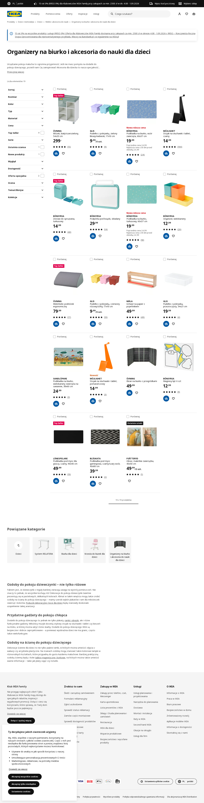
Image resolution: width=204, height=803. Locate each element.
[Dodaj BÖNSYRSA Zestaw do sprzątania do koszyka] (56, 239)
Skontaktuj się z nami (177, 732)
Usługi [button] (96, 13)
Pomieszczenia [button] (53, 13)
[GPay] (108, 781)
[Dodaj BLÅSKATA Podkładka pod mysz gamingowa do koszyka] (93, 484)
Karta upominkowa (109, 702)
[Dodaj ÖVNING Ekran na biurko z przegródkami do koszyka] (129, 393)
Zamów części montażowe (77, 715)
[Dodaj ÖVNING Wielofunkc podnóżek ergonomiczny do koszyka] (56, 324)
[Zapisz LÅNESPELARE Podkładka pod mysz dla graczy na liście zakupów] (63, 481)
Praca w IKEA (173, 698)
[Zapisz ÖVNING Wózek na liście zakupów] (63, 153)
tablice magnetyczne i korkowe (50, 657)
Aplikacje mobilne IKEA (178, 721)
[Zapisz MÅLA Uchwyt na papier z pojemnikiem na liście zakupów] (137, 324)
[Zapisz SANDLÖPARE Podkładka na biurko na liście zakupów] (63, 404)
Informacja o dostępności (179, 727)
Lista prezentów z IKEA (111, 707)
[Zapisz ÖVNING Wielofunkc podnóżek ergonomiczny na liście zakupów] (63, 324)
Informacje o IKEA (175, 693)
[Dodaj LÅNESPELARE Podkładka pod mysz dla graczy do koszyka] (56, 481)
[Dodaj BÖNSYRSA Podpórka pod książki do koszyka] (93, 236)
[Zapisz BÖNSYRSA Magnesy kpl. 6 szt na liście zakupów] (173, 399)
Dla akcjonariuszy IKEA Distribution (182, 797)
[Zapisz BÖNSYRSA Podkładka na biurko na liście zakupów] (137, 161)
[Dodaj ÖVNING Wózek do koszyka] (56, 153)
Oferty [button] (69, 13)
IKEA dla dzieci (107, 728)
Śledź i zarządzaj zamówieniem (79, 693)
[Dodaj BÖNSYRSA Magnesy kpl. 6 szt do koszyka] (166, 399)
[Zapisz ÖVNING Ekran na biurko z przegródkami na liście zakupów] (137, 393)
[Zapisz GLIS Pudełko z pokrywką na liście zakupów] (100, 153)
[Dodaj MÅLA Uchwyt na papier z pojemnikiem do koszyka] (129, 324)
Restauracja (106, 722)
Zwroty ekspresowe (73, 727)
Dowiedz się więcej (16, 713)
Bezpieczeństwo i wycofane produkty (113, 741)
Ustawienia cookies (21, 791)
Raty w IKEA (139, 719)
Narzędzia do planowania (146, 702)
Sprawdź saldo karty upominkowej (74, 734)
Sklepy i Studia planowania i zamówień (113, 715)
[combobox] (138, 13)
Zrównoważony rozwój (178, 715)
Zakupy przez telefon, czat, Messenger (113, 695)
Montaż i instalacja (143, 713)
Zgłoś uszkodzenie (73, 704)
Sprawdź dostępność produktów (80, 721)
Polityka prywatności (91, 797)
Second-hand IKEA (142, 724)
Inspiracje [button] (83, 13)
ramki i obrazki (72, 620)
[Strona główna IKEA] (14, 14)
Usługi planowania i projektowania (143, 695)
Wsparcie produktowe (110, 733)
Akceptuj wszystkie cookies (25, 776)
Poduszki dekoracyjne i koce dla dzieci (44, 603)
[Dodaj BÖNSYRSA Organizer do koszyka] (166, 236)
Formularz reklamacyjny (75, 698)
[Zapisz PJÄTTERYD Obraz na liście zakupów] (129, 481)
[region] (39, 763)
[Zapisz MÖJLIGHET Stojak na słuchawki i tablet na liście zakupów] (173, 153)
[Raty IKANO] (89, 781)
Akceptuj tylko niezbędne (24, 784)
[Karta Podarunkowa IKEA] (117, 781)
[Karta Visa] (80, 781)
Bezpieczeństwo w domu (179, 710)
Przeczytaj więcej (15, 72)
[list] (102, 550)
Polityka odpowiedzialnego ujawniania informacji (143, 797)
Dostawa (138, 707)
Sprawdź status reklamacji (77, 710)
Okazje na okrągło (142, 730)
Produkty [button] (35, 13)
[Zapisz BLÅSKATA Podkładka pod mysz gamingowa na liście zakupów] (100, 484)
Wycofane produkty (111, 797)
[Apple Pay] (99, 781)
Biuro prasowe (174, 704)
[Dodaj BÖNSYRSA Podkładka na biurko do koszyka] (129, 161)
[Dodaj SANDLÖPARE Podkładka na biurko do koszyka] (56, 404)
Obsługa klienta (71, 741)
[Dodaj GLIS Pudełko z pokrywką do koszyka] (93, 153)
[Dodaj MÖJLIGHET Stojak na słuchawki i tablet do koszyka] (166, 153)
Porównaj (61, 89)
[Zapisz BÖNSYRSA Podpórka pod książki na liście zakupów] (100, 236)
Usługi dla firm (140, 736)
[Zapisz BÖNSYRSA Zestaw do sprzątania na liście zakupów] (63, 239)
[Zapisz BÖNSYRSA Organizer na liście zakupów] (173, 236)
